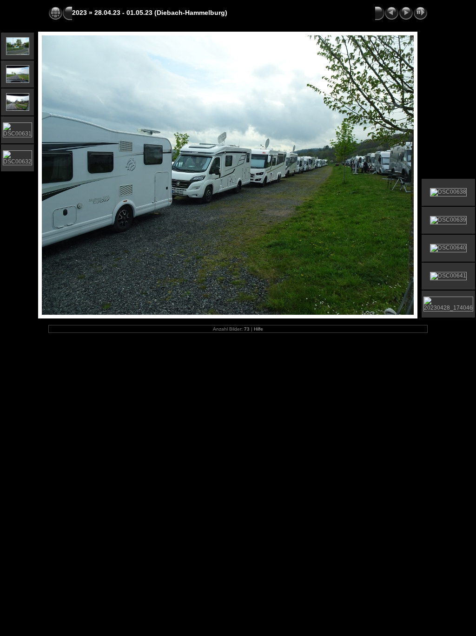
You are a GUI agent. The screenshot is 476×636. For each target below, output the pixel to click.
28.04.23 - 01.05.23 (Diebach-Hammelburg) (160, 12)
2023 (79, 12)
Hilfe (258, 329)
